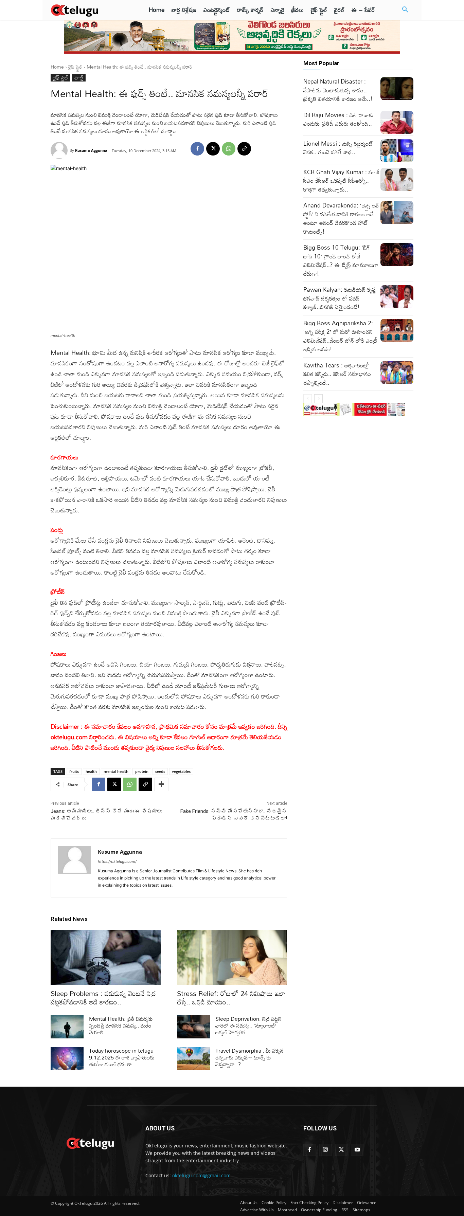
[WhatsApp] (228, 149)
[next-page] (318, 398)
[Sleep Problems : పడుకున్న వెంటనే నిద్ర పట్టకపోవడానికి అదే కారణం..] (106, 957)
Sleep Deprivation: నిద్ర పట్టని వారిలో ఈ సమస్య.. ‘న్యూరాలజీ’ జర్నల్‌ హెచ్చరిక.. (248, 1025)
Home (57, 66)
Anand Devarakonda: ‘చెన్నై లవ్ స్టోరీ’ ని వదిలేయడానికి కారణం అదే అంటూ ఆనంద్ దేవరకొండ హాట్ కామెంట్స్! (341, 218)
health (91, 771)
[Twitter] (341, 1150)
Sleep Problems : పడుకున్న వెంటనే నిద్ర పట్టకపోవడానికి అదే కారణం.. (103, 997)
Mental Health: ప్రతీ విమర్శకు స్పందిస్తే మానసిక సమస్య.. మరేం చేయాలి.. (121, 1025)
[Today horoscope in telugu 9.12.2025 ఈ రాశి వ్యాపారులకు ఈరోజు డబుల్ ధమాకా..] (67, 1058)
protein (141, 771)
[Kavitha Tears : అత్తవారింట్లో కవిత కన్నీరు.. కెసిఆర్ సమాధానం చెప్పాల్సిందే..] (396, 372)
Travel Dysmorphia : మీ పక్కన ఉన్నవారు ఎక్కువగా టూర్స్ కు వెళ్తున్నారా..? (249, 1057)
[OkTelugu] (90, 10)
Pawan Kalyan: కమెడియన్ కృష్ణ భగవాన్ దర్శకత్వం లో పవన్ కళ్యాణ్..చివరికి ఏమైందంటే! (339, 298)
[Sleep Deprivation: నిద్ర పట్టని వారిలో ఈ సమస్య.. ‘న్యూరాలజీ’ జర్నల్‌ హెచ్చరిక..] (193, 1026)
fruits (74, 771)
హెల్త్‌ (79, 77)
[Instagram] (325, 1150)
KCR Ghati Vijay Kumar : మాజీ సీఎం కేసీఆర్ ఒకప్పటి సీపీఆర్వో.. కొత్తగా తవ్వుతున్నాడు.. (341, 180)
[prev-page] (307, 398)
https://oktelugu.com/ (117, 861)
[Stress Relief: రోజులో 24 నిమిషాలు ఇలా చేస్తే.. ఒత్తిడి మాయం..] (232, 957)
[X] (213, 149)
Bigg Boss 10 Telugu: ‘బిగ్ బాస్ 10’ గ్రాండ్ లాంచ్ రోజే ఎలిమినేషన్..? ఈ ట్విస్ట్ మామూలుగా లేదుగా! (340, 260)
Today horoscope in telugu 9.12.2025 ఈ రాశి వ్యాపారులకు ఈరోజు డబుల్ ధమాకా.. (122, 1057)
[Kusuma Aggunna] (60, 150)
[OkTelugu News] (90, 1143)
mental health (116, 771)
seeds (160, 771)
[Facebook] (197, 149)
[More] (161, 784)
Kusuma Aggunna (91, 150)
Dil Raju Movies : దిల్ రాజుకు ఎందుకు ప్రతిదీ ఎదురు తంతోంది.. (338, 119)
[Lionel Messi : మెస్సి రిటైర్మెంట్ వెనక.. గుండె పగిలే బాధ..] (396, 150)
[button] (405, 10)
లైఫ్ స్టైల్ (75, 66)
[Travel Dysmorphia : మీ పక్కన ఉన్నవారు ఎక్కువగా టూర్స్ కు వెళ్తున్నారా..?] (193, 1058)
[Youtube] (357, 1150)
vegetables (181, 771)
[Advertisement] (439, 126)
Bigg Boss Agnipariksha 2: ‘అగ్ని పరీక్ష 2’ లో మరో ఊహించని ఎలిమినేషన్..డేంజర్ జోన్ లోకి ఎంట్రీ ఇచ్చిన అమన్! (340, 336)
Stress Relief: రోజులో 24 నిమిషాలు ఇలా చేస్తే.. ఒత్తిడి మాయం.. (231, 997)
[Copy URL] (244, 149)
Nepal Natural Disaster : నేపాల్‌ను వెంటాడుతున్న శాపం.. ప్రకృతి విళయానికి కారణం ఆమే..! (338, 90)
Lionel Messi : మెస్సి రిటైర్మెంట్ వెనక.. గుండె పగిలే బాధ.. (338, 148)
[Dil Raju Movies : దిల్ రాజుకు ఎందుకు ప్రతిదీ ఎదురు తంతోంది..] (396, 122)
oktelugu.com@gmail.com (201, 1175)
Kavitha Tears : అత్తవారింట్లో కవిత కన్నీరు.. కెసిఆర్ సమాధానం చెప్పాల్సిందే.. (337, 374)
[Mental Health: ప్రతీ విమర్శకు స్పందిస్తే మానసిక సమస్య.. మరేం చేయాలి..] (67, 1026)
